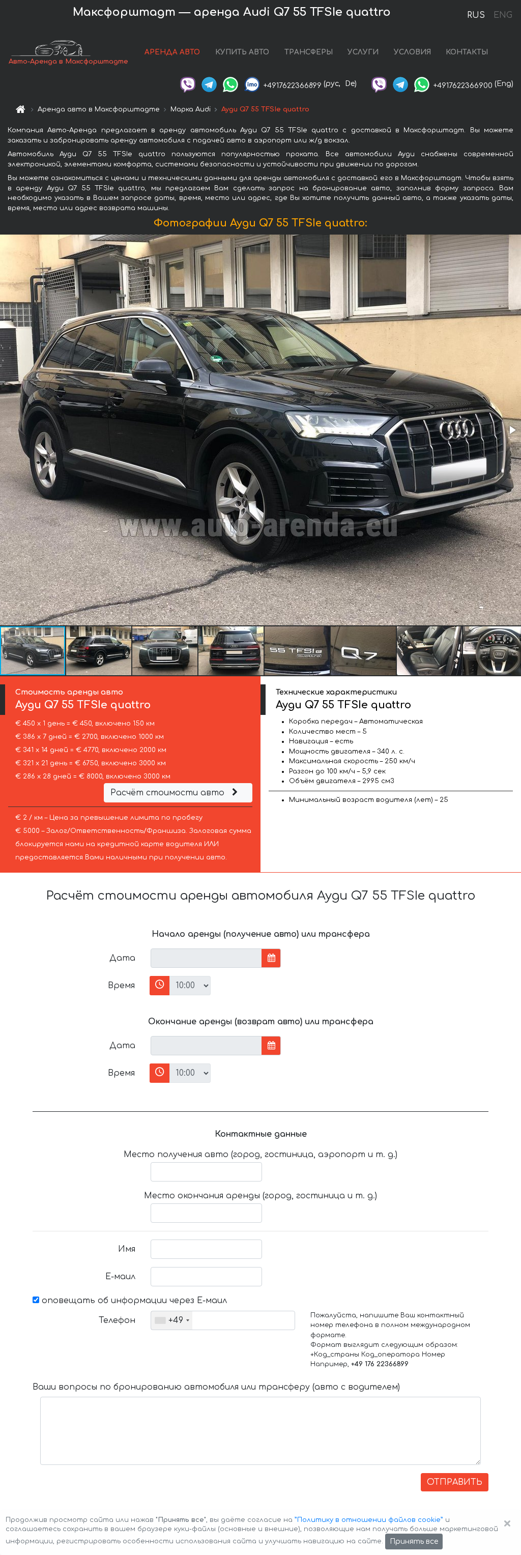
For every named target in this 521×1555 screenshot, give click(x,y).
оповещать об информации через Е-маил (133, 1300)
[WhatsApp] (230, 84)
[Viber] (187, 84)
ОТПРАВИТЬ (454, 1482)
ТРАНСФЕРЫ (308, 52)
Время (121, 985)
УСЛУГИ (363, 52)
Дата (122, 958)
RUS (476, 15)
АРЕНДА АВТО (172, 52)
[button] (512, 430)
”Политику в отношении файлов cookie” (369, 1519)
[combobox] (171, 1320)
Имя (126, 1249)
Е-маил (120, 1276)
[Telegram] (209, 84)
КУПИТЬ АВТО (242, 52)
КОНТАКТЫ (467, 52)
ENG (503, 15)
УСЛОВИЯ (412, 52)
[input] (206, 958)
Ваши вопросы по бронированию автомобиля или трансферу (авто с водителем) (216, 1387)
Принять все (414, 1541)
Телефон (117, 1320)
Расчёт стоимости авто (168, 792)
